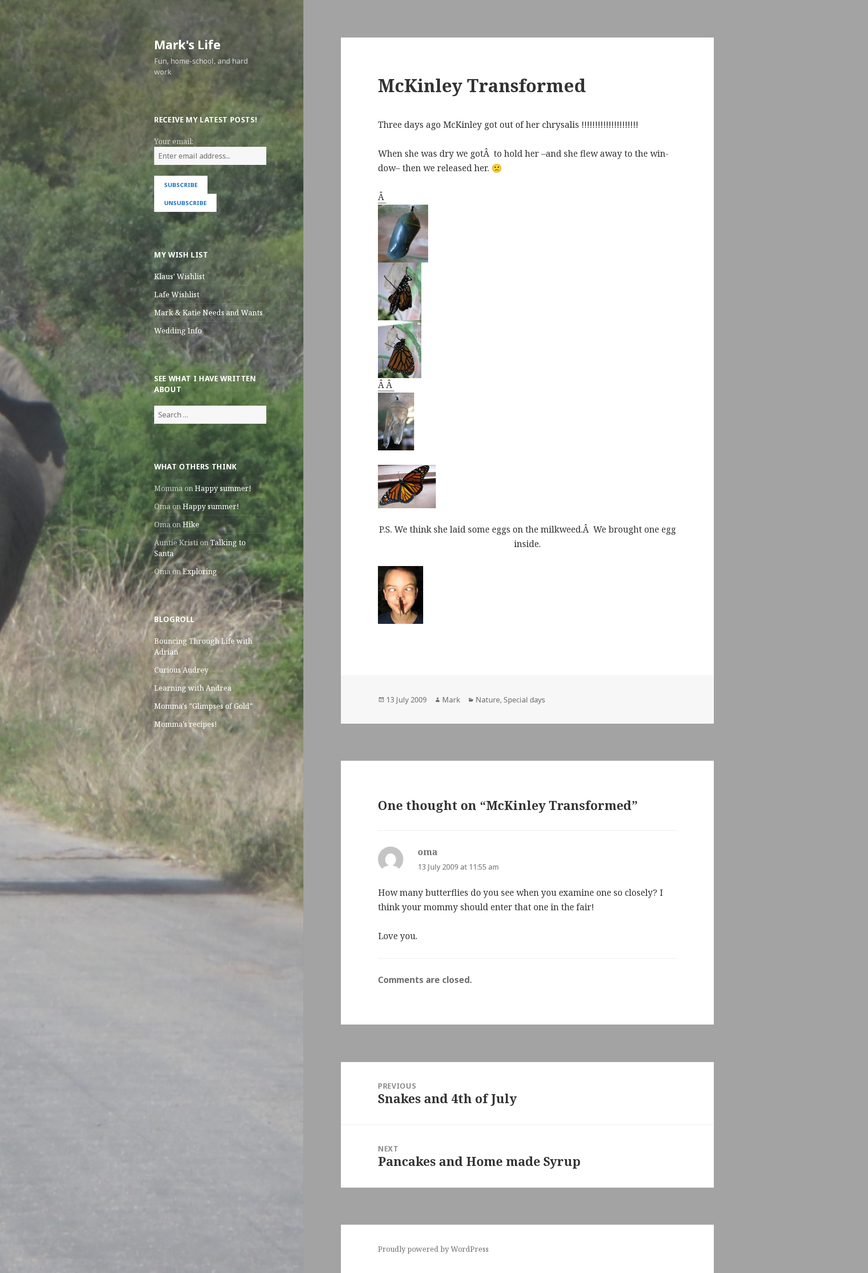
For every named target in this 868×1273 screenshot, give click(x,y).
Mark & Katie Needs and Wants (208, 313)
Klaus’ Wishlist (179, 276)
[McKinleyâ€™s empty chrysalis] (527, 421)
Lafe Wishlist (176, 295)
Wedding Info (178, 331)
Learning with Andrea (192, 688)
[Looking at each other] (527, 595)
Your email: (173, 141)
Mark (451, 700)
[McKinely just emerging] (527, 291)
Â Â (386, 385)
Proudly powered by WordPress (433, 1249)
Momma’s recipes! (185, 724)
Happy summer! (223, 488)
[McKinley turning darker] (527, 233)
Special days (524, 700)
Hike (191, 524)
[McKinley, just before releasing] (527, 486)
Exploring (200, 571)
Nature (488, 700)
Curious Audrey (181, 670)
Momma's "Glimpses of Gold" (203, 706)
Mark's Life (187, 44)
